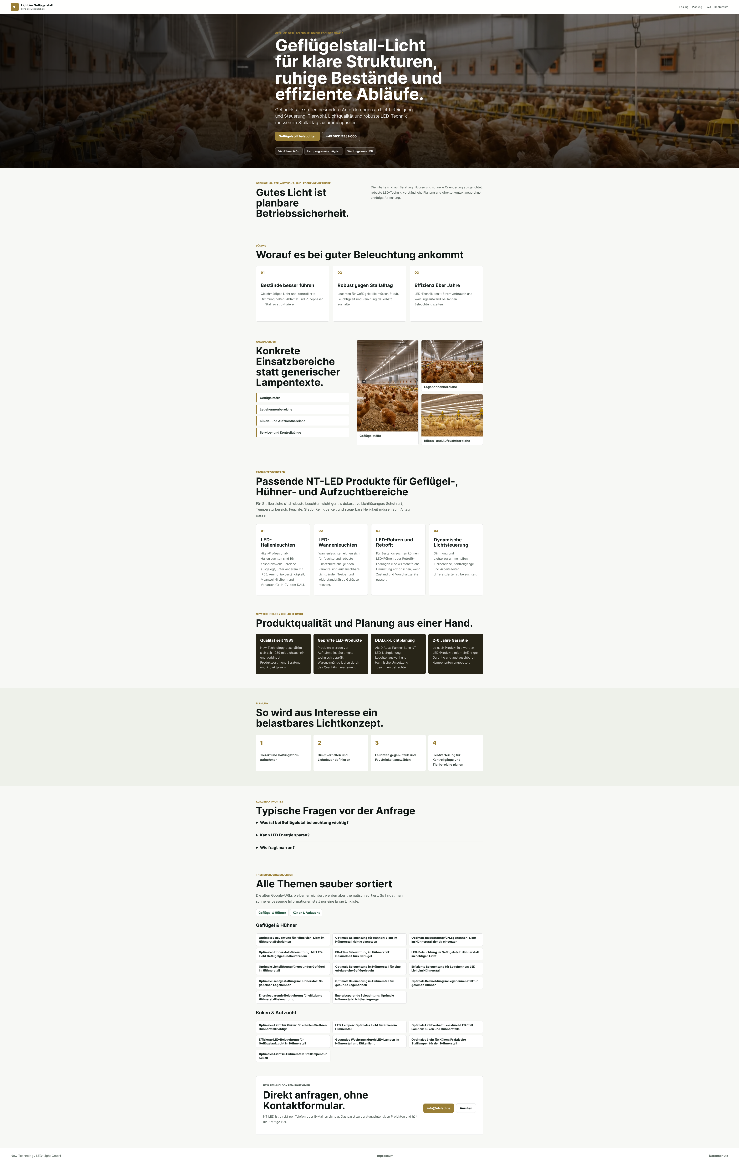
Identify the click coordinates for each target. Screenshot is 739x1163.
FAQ (708, 6)
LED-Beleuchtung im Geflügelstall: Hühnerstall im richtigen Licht (445, 954)
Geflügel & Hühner (272, 913)
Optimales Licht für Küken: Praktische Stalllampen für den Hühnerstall (438, 1041)
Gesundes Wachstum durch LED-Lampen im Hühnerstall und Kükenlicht (367, 1041)
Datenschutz (718, 1156)
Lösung (684, 6)
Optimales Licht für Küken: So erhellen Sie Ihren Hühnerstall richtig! (293, 1027)
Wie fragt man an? (277, 847)
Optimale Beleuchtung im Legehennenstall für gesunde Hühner (444, 983)
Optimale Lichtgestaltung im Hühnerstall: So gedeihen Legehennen (291, 983)
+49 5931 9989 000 (341, 136)
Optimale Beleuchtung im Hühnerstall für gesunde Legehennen (364, 983)
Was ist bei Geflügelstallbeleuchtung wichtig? (304, 822)
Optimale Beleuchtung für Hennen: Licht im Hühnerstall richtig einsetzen (366, 939)
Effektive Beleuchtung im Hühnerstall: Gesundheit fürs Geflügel (362, 954)
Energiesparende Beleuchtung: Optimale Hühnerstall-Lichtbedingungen (364, 997)
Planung (697, 6)
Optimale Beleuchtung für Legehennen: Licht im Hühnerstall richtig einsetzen (443, 939)
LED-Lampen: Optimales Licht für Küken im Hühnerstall (366, 1027)
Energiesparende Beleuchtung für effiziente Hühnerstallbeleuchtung (290, 997)
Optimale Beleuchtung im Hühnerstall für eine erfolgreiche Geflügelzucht (368, 968)
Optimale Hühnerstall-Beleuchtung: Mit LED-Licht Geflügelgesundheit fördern (291, 954)
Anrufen (466, 1108)
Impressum (721, 6)
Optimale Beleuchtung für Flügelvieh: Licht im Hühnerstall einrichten (291, 939)
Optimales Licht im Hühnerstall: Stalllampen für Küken (293, 1056)
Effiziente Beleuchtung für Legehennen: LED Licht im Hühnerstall (443, 968)
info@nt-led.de (438, 1108)
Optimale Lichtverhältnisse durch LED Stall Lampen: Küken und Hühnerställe (442, 1027)
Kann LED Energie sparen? (285, 835)
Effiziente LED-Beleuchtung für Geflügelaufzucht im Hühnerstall (282, 1041)
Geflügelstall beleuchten (297, 136)
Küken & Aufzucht (306, 913)
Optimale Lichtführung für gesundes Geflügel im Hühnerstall (292, 968)
